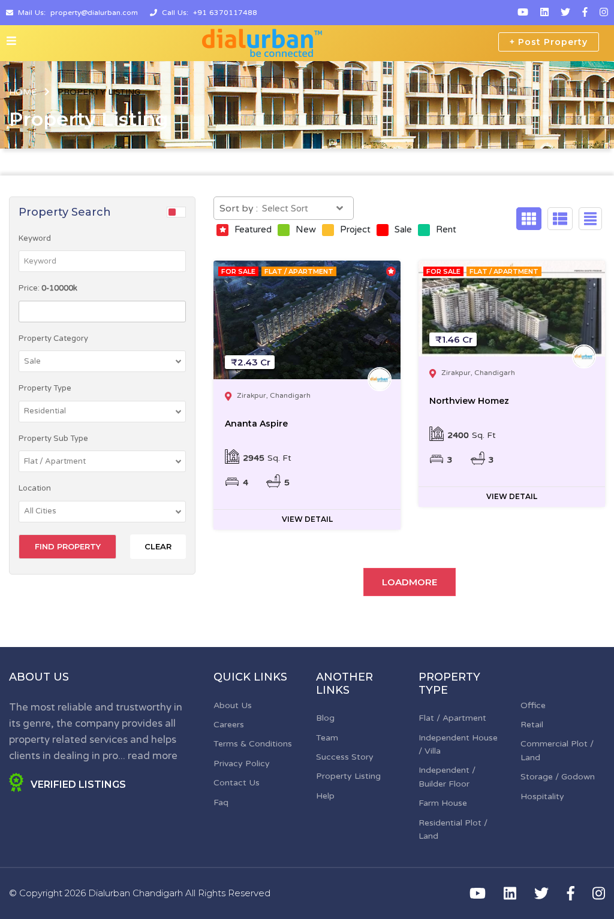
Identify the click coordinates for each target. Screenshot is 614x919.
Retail (531, 725)
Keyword (35, 238)
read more (152, 755)
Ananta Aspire (256, 423)
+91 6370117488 (225, 12)
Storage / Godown (557, 777)
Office (533, 705)
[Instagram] (604, 13)
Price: (48, 288)
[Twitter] (565, 13)
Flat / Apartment (452, 718)
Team (327, 738)
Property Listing (348, 776)
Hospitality (542, 796)
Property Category (53, 338)
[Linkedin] (544, 13)
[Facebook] (585, 13)
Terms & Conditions (252, 744)
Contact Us (236, 783)
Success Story (345, 757)
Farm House (443, 803)
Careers (228, 725)
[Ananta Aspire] (306, 320)
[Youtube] (522, 13)
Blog (325, 718)
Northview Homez (469, 400)
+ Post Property (549, 42)
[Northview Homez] (512, 308)
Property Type (45, 388)
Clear (158, 546)
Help (325, 796)
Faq (220, 802)
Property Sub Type (53, 438)
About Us (232, 705)
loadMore (409, 582)
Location (35, 488)
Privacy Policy (241, 763)
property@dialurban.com (94, 12)
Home (23, 92)
